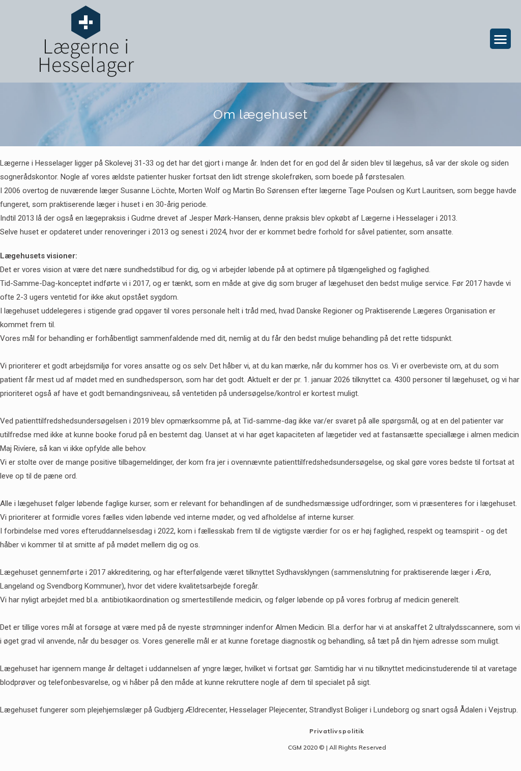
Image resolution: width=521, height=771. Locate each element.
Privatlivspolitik (336, 731)
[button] (500, 39)
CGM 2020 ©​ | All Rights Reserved (337, 747)
